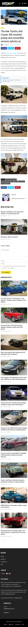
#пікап (8, 183)
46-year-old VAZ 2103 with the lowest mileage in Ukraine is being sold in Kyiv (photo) (12, 327)
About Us (3, 559)
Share (4, 48)
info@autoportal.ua (9, 594)
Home (2, 556)
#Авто (16, 181)
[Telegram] (7, 573)
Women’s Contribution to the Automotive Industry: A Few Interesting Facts (12, 212)
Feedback (6, 612)
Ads (2, 564)
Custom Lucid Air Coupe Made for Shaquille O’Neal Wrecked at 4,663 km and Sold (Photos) (13, 455)
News (2, 27)
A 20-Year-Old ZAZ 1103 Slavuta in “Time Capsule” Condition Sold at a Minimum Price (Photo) (13, 300)
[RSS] (8, 573)
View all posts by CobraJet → (18, 198)
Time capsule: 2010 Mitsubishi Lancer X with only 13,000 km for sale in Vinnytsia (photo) (13, 378)
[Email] (9, 573)
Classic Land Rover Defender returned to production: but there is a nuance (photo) (12, 481)
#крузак (3, 183)
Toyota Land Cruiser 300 (12, 53)
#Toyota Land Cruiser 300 (7, 181)
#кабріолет (21, 181)
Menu (25, 3)
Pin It (18, 48)
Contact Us (4, 562)
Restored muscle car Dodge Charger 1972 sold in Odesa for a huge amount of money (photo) (13, 532)
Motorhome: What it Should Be (9, 237)
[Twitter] (4, 573)
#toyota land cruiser (11, 179)
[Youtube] (2, 573)
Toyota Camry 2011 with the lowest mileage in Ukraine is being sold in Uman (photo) (13, 403)
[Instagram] (5, 573)
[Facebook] (1, 573)
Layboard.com (18, 598)
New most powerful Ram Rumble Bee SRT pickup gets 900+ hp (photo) (13, 353)
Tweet (11, 48)
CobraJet (7, 44)
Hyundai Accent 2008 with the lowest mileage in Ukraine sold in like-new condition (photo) (14, 429)
